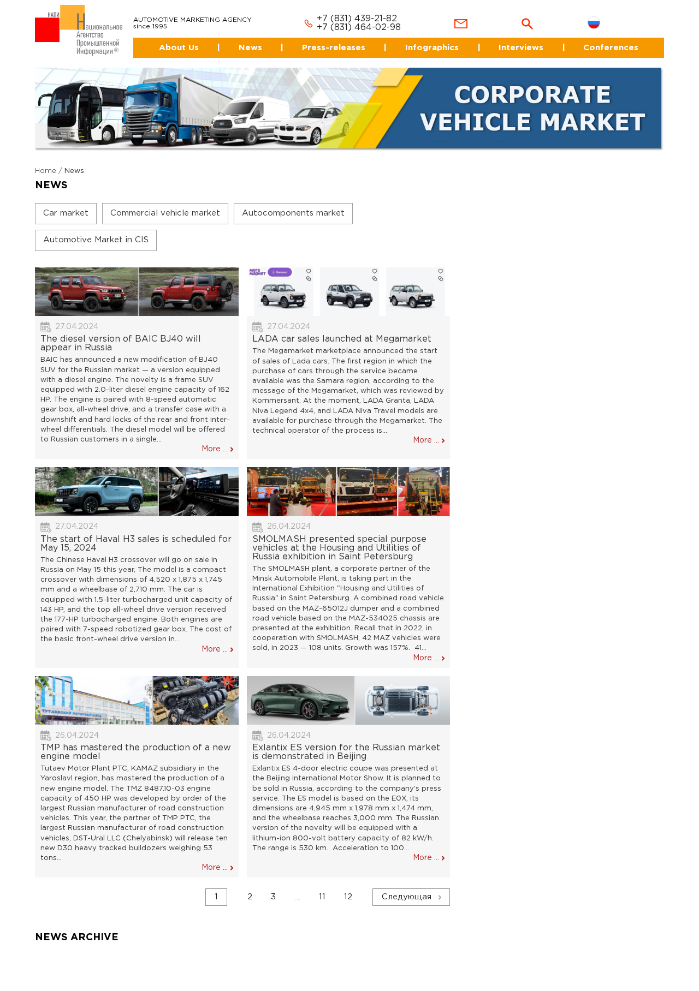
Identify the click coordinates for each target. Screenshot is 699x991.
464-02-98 (364, 18)
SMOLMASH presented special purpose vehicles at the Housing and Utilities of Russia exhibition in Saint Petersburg (339, 538)
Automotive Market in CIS (96, 230)
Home (45, 161)
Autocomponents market (293, 203)
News (239, 38)
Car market (65, 203)
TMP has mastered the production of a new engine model (135, 743)
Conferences (611, 38)
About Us (162, 38)
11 (322, 887)
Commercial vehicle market (165, 203)
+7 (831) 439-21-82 (344, 9)
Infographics (426, 38)
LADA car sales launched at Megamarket (341, 330)
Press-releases (326, 38)
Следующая (406, 887)
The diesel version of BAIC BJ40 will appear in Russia (120, 334)
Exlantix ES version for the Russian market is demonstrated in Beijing (346, 743)
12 (348, 887)
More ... (215, 440)
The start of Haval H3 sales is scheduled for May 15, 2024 (136, 534)
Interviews (518, 38)
